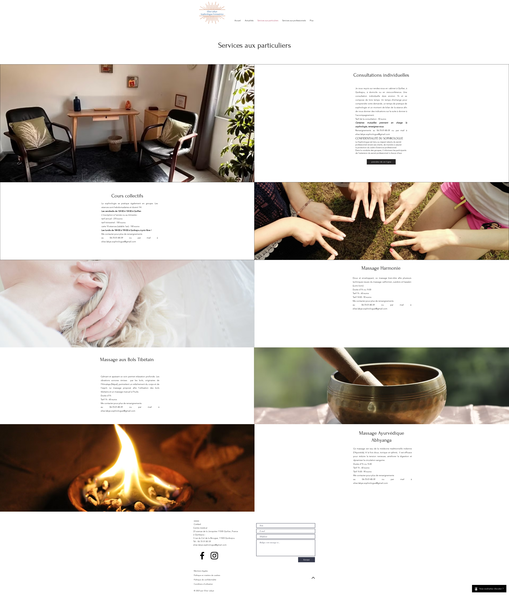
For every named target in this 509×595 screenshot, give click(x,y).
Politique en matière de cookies (207, 575)
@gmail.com (221, 545)
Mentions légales (201, 571)
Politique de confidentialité (205, 579)
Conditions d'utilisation (203, 584)
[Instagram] (214, 556)
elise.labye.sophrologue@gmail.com (372, 134)
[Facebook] (202, 556)
